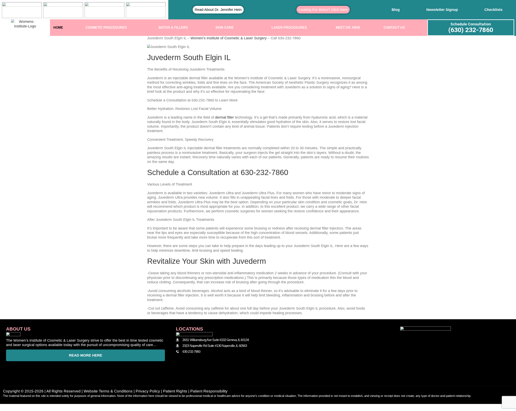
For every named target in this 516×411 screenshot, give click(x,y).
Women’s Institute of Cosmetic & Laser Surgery (228, 38)
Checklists (493, 10)
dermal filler (224, 117)
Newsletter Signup (442, 10)
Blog (396, 10)
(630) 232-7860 (470, 30)
